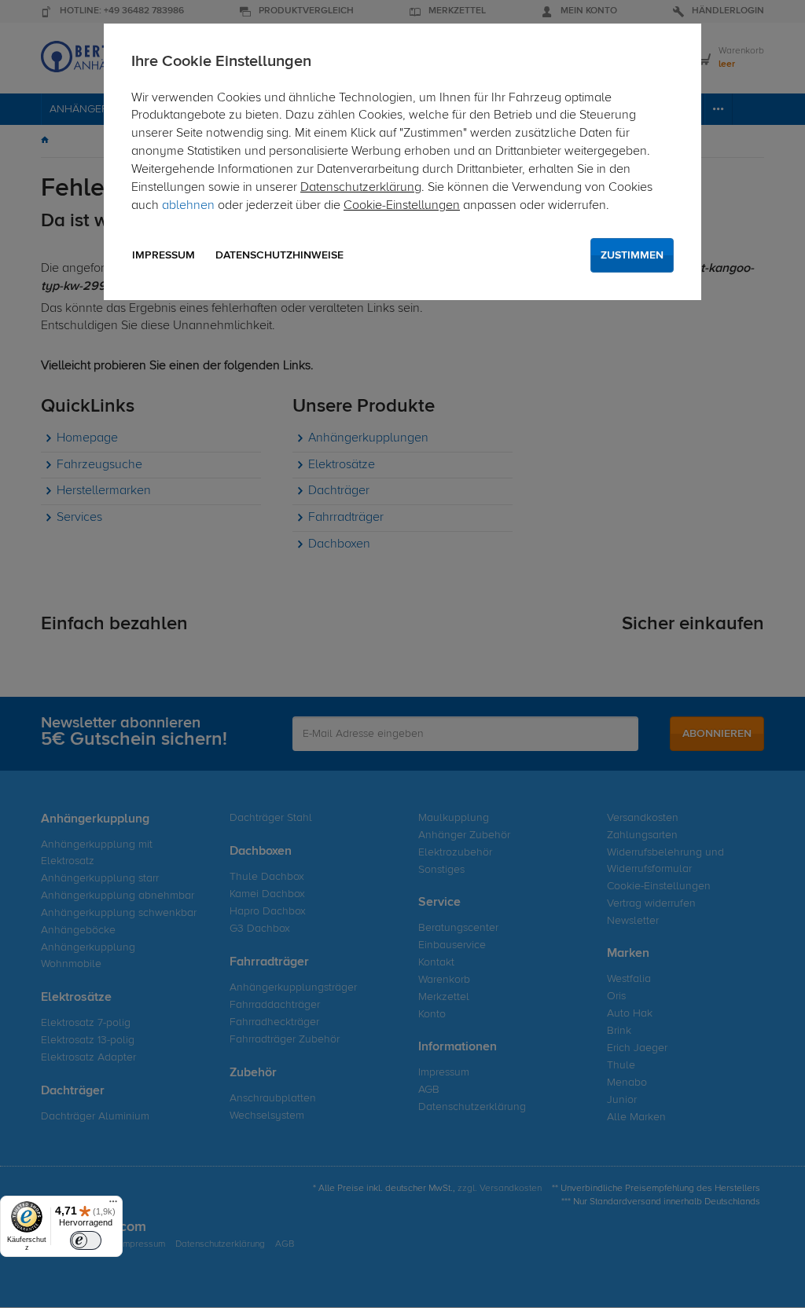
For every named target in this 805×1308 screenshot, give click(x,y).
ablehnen (188, 206)
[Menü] (113, 1205)
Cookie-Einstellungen (402, 206)
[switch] (85, 1240)
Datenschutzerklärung (360, 187)
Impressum (163, 255)
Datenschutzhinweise (279, 255)
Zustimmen (632, 255)
